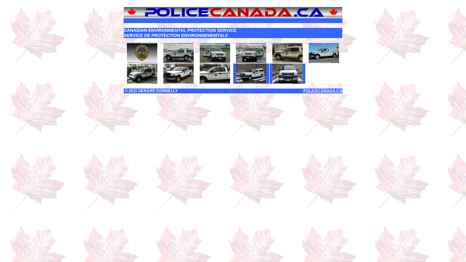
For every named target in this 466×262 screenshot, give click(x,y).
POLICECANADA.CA (322, 91)
